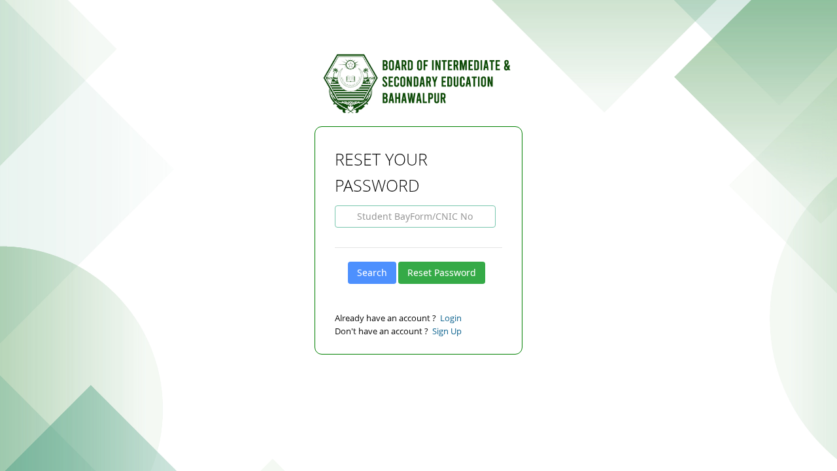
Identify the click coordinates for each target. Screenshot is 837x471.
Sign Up (447, 331)
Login (451, 318)
